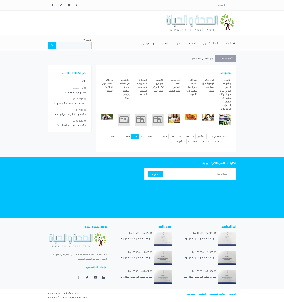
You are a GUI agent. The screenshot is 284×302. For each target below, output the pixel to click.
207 (224, 141)
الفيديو (165, 43)
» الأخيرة (181, 141)
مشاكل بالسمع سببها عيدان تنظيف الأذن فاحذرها (191, 87)
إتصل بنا (202, 293)
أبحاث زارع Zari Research (74, 92)
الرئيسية (228, 43)
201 (150, 136)
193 (172, 136)
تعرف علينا (191, 293)
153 (180, 136)
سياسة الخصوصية (217, 293)
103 (187, 136)
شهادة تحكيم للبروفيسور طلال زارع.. (200, 238)
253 (210, 141)
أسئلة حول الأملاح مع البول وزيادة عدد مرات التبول (70, 114)
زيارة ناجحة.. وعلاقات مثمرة (202, 58)
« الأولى (201, 136)
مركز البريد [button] (150, 43)
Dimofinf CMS (68, 293)
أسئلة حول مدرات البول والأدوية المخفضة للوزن (71, 125)
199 (165, 136)
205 (120, 136)
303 (202, 141)
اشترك (155, 173)
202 (143, 136)
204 (128, 136)
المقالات (192, 43)
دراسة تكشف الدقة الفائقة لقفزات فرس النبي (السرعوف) (70, 103)
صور (179, 43)
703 (195, 141)
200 (157, 136)
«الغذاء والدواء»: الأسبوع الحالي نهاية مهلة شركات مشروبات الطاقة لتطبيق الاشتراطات (225, 94)
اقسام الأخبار (211, 43)
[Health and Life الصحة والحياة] (201, 22)
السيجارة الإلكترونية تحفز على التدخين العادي (142, 87)
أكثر (83, 81)
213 (217, 141)
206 (113, 136)
